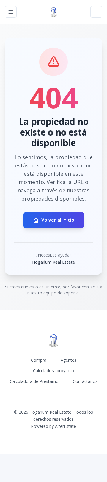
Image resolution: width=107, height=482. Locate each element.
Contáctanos (85, 381)
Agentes (68, 360)
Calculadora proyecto (53, 370)
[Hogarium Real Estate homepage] (53, 12)
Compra (38, 360)
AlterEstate (65, 426)
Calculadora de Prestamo (34, 381)
